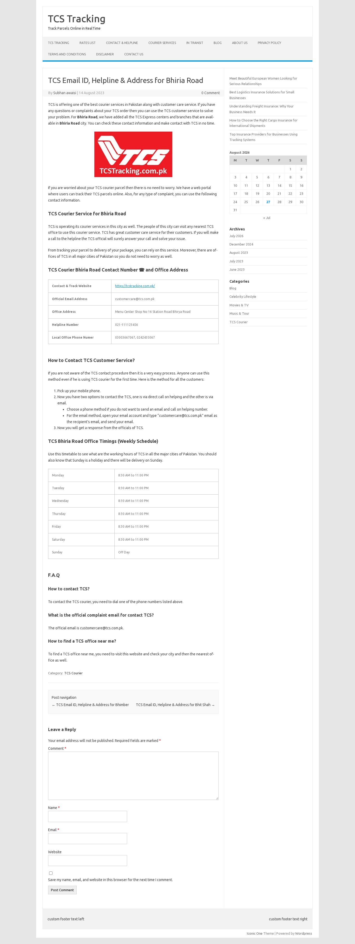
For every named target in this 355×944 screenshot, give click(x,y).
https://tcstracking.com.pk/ (135, 286)
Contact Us (133, 54)
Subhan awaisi (64, 93)
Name (54, 808)
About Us (239, 42)
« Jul (266, 218)
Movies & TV (238, 305)
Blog (218, 42)
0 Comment (210, 93)
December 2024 (241, 244)
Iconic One (254, 933)
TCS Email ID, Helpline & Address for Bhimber (90, 705)
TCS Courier (73, 673)
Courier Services (162, 42)
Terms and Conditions (67, 54)
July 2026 (236, 236)
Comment (57, 748)
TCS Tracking (77, 18)
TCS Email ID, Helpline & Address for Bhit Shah (175, 705)
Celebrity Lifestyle (242, 296)
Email (53, 830)
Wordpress (303, 933)
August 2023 (238, 252)
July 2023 (236, 261)
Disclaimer (105, 54)
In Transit (194, 42)
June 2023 (237, 269)
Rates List (88, 42)
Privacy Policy (269, 42)
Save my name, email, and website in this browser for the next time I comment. (110, 880)
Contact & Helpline (122, 42)
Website (55, 852)
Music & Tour (239, 313)
